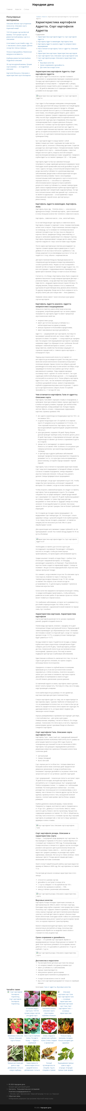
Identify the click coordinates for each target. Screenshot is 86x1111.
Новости (18, 9)
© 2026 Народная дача (17, 1084)
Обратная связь (14, 1096)
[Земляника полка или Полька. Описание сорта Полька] (15, 1033)
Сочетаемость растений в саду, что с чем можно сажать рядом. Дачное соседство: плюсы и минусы (19, 45)
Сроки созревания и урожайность (52, 65)
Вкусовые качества (47, 63)
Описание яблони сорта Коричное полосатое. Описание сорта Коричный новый (19, 26)
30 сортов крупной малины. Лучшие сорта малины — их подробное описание (19, 66)
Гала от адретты (50, 987)
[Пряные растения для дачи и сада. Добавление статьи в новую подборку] (15, 1061)
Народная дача (43, 4)
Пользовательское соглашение (28, 1089)
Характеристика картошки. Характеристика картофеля (57, 53)
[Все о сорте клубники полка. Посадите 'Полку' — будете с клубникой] (32, 1033)
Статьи (26, 9)
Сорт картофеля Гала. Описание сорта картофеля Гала (58, 56)
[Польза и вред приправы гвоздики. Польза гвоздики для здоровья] (66, 1033)
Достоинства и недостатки (49, 67)
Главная (9, 9)
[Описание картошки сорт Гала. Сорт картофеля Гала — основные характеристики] (66, 1001)
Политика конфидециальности (20, 1092)
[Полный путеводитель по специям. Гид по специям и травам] (49, 1061)
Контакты (12, 1089)
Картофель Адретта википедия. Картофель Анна (55, 42)
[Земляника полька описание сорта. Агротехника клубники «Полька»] (49, 1006)
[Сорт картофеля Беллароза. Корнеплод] (15, 997)
